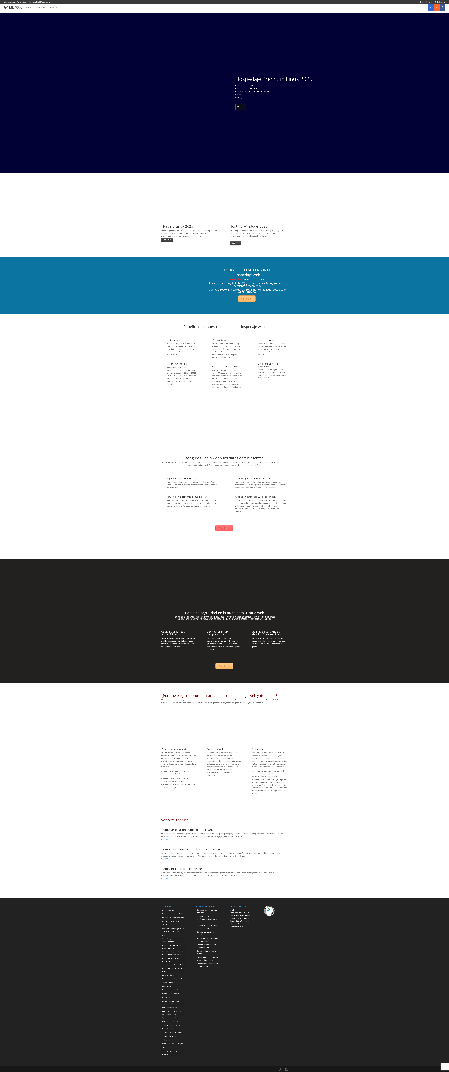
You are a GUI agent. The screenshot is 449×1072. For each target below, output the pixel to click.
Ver (239, 107)
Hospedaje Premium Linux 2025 (273, 78)
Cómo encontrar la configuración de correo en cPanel (207, 919)
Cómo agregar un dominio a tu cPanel (187, 829)
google (164, 983)
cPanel (164, 925)
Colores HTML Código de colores (173, 918)
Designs (165, 975)
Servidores (53, 7)
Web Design (166, 1040)
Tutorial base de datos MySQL (172, 1033)
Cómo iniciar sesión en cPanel (182, 869)
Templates (165, 1029)
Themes (174, 1029)
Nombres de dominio (169, 1008)
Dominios (17, 7)
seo (180, 1025)
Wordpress (180, 1044)
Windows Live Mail (168, 1044)
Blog (421, 2)
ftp (182, 979)
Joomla (176, 994)
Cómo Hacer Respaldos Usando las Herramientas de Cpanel (173, 953)
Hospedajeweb (167, 986)
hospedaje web (167, 990)
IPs (171, 994)
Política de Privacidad (237, 927)
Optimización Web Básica (170, 1018)
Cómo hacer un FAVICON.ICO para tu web (172, 959)
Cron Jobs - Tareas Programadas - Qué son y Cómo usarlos (173, 930)
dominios (173, 975)
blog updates (166, 914)
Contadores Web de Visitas (171, 921)
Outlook (165, 1021)
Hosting (7, 7)
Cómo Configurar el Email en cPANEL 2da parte (171, 946)
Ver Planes (167, 240)
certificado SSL (178, 914)
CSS (163, 935)
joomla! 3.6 (166, 997)
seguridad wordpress (169, 1025)
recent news (174, 1021)
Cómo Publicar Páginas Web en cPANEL (172, 970)
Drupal (176, 979)
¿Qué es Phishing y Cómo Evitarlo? (170, 1052)
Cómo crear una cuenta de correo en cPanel (191, 849)
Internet (164, 994)
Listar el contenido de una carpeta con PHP (170, 1002)
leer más (164, 839)
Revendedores (40, 7)
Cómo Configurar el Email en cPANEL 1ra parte (171, 940)
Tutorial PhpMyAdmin (169, 1036)
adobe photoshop (168, 910)
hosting (177, 990)
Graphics (172, 983)
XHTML (164, 1048)
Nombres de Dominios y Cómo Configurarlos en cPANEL (172, 1012)
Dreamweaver (167, 979)
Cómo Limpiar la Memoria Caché (173, 965)
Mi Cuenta (428, 2)
